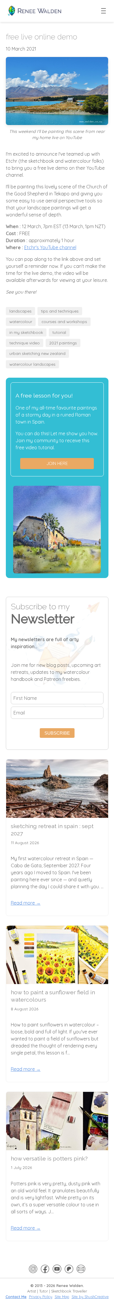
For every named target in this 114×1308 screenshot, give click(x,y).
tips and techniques (60, 310)
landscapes (20, 310)
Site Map (62, 1296)
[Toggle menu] (103, 11)
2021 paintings (63, 342)
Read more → (26, 903)
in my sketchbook (26, 332)
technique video (24, 342)
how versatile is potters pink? (49, 1158)
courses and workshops (64, 321)
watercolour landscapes (32, 364)
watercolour (20, 321)
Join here (57, 463)
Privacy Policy (40, 1296)
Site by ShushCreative (90, 1296)
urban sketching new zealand (37, 353)
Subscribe (57, 733)
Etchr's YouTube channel (50, 247)
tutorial (59, 332)
